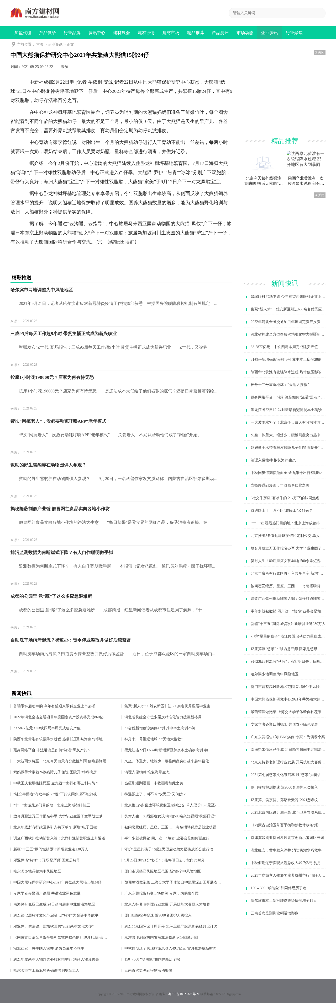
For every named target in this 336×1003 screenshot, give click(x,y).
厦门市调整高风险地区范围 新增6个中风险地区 (162, 871)
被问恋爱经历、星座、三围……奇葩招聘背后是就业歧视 (170, 827)
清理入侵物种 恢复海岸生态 (147, 772)
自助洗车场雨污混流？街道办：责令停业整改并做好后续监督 (70, 640)
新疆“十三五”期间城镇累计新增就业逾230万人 (50, 849)
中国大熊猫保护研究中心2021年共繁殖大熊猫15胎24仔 (57, 882)
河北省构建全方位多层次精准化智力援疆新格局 (163, 717)
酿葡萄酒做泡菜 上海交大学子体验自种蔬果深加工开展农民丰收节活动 (172, 882)
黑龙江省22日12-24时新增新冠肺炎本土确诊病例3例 (166, 750)
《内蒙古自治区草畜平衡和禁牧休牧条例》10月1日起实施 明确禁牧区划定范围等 (61, 937)
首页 (40, 44)
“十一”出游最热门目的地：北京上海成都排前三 (51, 805)
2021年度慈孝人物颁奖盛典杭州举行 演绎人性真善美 (56, 959)
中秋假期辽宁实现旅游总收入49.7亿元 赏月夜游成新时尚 (170, 948)
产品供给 (47, 32)
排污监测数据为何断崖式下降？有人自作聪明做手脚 (61, 552)
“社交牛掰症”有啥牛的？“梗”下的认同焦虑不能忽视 (55, 794)
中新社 (36, 82)
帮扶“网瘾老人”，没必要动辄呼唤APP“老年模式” (59, 421)
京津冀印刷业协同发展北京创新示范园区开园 (161, 937)
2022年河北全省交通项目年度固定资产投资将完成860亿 (58, 717)
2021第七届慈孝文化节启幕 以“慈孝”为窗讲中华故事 (55, 915)
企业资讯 (269, 32)
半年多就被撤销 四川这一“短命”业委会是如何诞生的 (166, 838)
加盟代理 (22, 32)
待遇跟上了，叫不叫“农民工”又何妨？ (155, 794)
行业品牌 (72, 32)
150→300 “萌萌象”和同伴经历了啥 (152, 959)
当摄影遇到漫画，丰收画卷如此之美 (153, 783)
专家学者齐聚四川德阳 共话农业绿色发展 (47, 893)
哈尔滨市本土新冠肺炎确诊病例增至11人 (46, 970)
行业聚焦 (294, 32)
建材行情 (146, 32)
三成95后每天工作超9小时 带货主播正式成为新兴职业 (63, 333)
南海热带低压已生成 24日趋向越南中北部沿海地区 (54, 904)
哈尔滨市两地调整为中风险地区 (41, 289)
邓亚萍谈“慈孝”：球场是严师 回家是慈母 (46, 860)
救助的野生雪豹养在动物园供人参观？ (48, 464)
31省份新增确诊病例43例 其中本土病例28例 (159, 728)
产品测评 (220, 32)
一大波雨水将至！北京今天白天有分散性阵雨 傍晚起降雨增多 (61, 761)
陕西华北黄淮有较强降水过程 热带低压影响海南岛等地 (58, 739)
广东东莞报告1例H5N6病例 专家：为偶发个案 (161, 893)
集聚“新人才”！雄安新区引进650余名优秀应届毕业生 (167, 706)
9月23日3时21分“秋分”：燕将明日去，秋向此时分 (164, 860)
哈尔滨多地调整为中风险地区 (37, 871)
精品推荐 (195, 32)
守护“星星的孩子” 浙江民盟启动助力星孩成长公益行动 (168, 849)
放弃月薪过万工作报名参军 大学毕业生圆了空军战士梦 (58, 816)
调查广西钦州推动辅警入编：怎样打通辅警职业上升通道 (59, 838)
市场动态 (245, 32)
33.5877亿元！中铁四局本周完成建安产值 (47, 728)
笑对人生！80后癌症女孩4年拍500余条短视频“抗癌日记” (170, 816)
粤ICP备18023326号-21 (184, 994)
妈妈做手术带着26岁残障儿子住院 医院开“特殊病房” (55, 772)
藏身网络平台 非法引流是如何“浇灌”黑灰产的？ (52, 750)
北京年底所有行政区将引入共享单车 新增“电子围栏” (55, 827)
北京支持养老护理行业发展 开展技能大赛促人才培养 (167, 904)
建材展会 (121, 32)
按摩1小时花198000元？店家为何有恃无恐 (52, 377)
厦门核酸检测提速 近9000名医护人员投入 (158, 915)
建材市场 (170, 32)
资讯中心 (96, 32)
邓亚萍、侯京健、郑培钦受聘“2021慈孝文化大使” (53, 926)
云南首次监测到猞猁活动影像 (148, 970)
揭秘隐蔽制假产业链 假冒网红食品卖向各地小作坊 (60, 508)
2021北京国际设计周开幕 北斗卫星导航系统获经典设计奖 (170, 926)
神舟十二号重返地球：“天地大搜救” (153, 739)
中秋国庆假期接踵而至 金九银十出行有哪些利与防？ (56, 783)
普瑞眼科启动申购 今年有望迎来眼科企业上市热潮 (54, 706)
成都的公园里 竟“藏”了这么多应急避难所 (51, 596)
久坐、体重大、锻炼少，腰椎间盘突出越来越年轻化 (166, 761)
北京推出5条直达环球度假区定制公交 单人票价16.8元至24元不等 (172, 805)
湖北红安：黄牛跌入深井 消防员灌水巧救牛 (48, 948)
